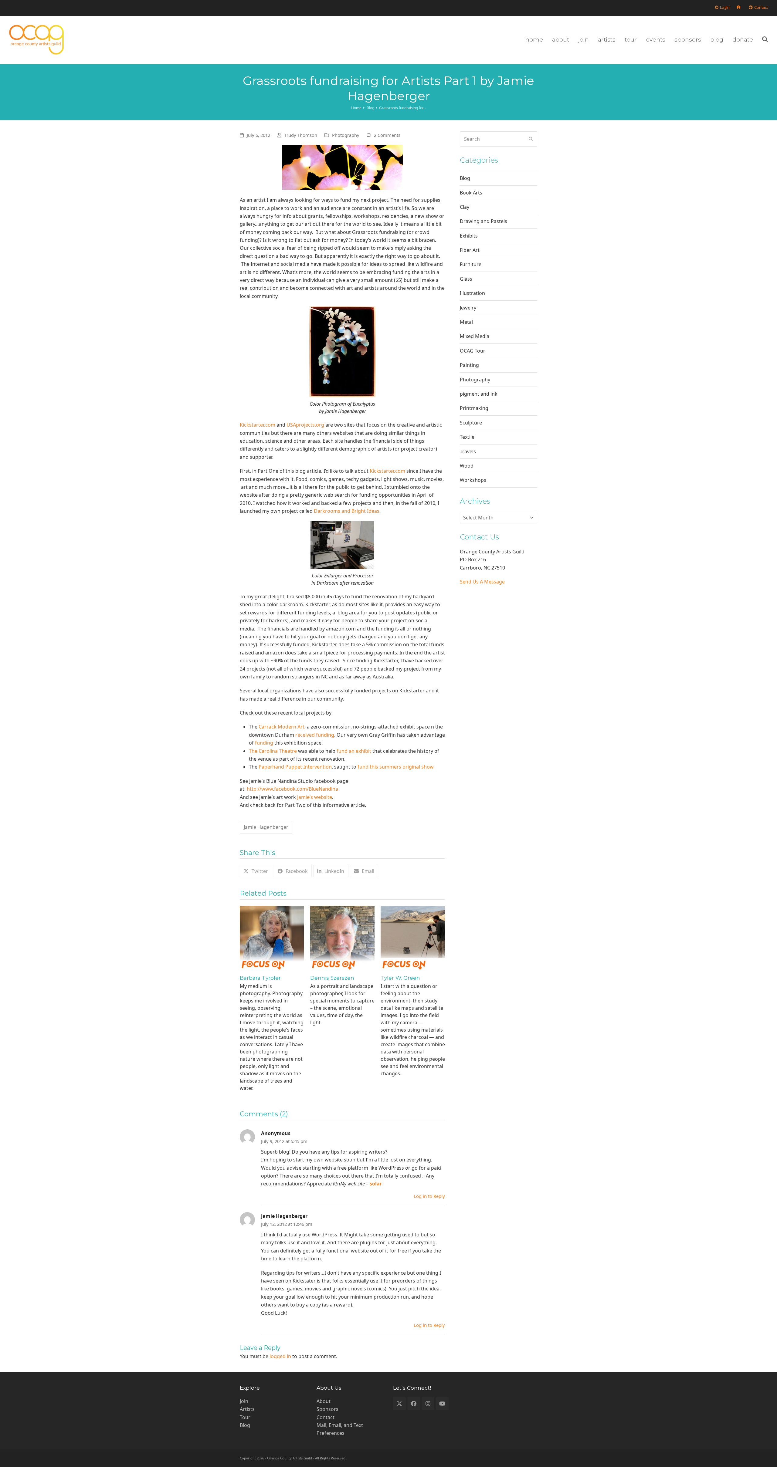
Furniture (470, 264)
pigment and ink (478, 393)
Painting (469, 365)
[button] (765, 39)
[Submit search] (531, 139)
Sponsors (327, 1409)
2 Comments (387, 135)
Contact (325, 1417)
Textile (467, 437)
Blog (465, 178)
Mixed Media (474, 336)
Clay (464, 207)
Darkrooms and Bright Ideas (346, 511)
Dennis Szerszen (332, 978)
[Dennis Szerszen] (342, 937)
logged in (280, 1356)
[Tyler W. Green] (413, 937)
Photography (345, 135)
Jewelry (468, 307)
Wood (466, 465)
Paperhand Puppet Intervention (295, 766)
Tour (245, 1417)
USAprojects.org (305, 424)
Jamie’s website (314, 797)
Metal (466, 322)
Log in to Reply (429, 1196)
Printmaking (474, 408)
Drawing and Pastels (483, 221)
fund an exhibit (354, 751)
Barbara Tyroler (260, 978)
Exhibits (469, 235)
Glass (466, 278)
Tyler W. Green (400, 978)
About (324, 1401)
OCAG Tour (472, 350)
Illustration (472, 293)
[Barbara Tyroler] (272, 937)
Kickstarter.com (257, 424)
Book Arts (471, 192)
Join (244, 1401)
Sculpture (471, 422)
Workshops (473, 480)
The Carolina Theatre (273, 751)
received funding (314, 735)
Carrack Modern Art (281, 726)
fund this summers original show (395, 766)
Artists (247, 1409)
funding (264, 742)
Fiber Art (470, 250)
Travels (468, 451)
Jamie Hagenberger (266, 827)
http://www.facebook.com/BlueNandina (292, 789)
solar (376, 1183)
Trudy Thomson (300, 135)
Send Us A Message (482, 581)
